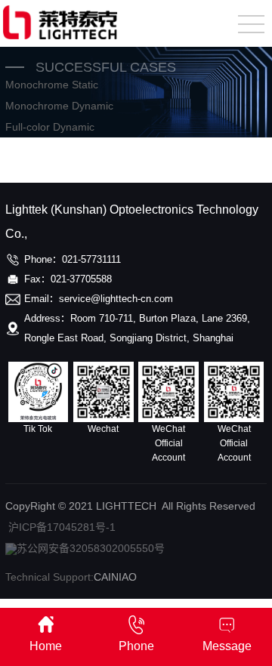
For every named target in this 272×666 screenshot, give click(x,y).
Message (227, 646)
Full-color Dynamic (49, 127)
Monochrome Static (51, 85)
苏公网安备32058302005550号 (91, 548)
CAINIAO (115, 577)
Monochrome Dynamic (59, 106)
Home (45, 646)
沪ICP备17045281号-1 (62, 527)
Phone (136, 646)
